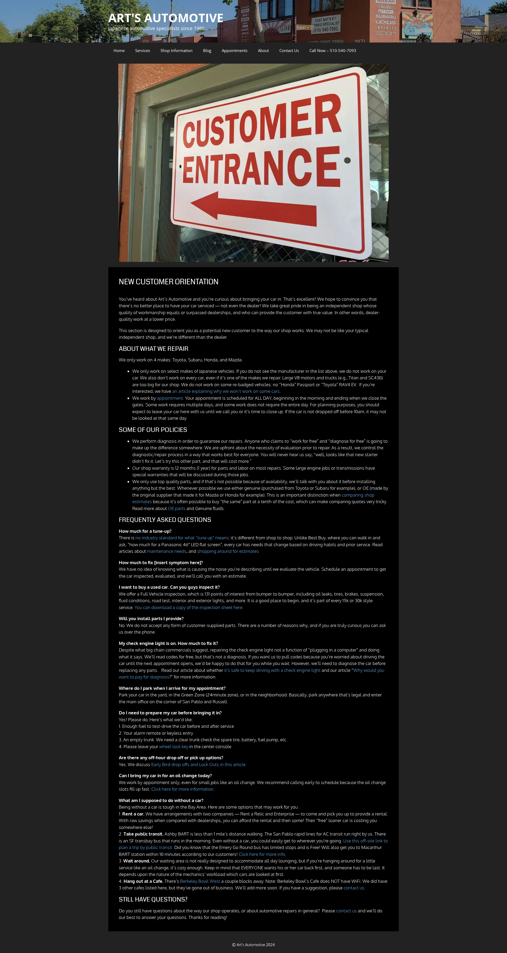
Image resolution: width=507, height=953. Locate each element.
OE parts (176, 508)
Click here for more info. (262, 854)
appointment (170, 398)
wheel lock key (173, 746)
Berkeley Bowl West (200, 881)
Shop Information (177, 50)
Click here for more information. (183, 789)
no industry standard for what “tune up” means (182, 537)
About (263, 50)
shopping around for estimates (228, 551)
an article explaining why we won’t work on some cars (226, 391)
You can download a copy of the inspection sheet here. (189, 607)
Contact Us (289, 50)
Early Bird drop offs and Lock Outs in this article (198, 764)
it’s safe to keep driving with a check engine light (272, 670)
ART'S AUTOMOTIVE (165, 18)
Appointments (234, 50)
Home (119, 50)
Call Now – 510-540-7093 (332, 50)
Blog (207, 50)
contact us (354, 887)
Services (142, 50)
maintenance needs (166, 551)
